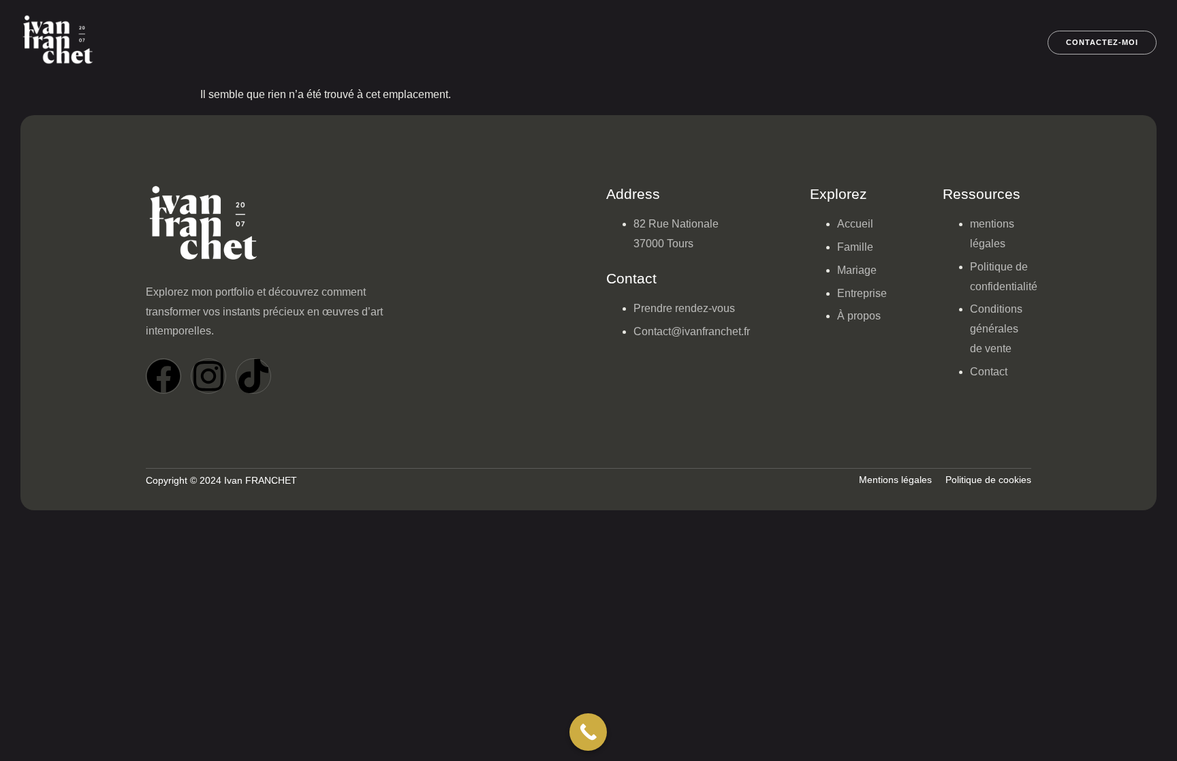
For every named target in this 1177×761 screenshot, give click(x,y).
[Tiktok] (253, 376)
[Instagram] (208, 376)
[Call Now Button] (588, 732)
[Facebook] (163, 376)
